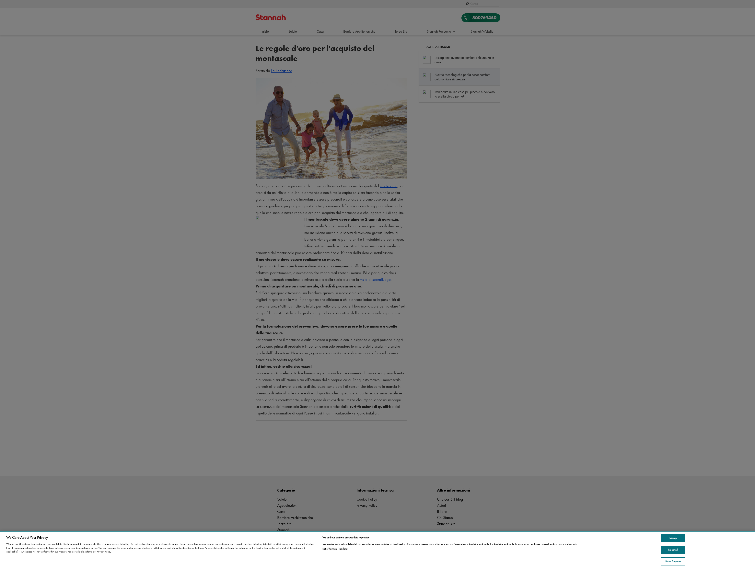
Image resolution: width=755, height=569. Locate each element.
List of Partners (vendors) (335, 548)
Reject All (673, 549)
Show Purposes (673, 561)
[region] (377, 550)
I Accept (673, 538)
